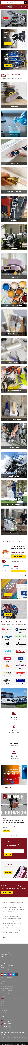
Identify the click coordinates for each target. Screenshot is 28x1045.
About (3, 1012)
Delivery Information (7, 994)
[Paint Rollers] (14, 351)
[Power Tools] (14, 436)
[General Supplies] (14, 180)
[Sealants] (14, 152)
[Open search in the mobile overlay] (14, 2)
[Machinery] (14, 237)
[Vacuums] (14, 522)
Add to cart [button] (18, 571)
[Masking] (14, 266)
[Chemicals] (14, 123)
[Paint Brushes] (14, 323)
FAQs (2, 992)
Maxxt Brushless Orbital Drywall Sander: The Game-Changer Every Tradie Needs (14, 821)
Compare (5, 557)
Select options (18, 556)
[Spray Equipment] (14, 493)
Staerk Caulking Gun (17, 561)
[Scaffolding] (14, 465)
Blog (2, 1010)
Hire (2, 1016)
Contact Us (4, 990)
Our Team (4, 1019)
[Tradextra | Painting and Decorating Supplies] (8, 7)
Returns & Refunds (6, 997)
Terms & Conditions (6, 999)
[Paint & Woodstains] (14, 294)
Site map (3, 1021)
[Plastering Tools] (14, 408)
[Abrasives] (14, 95)
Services (3, 1014)
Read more (6, 830)
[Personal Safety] (14, 379)
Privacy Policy (5, 1001)
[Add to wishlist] (3, 557)
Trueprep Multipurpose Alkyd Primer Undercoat (18, 547)
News (4, 818)
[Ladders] (14, 209)
